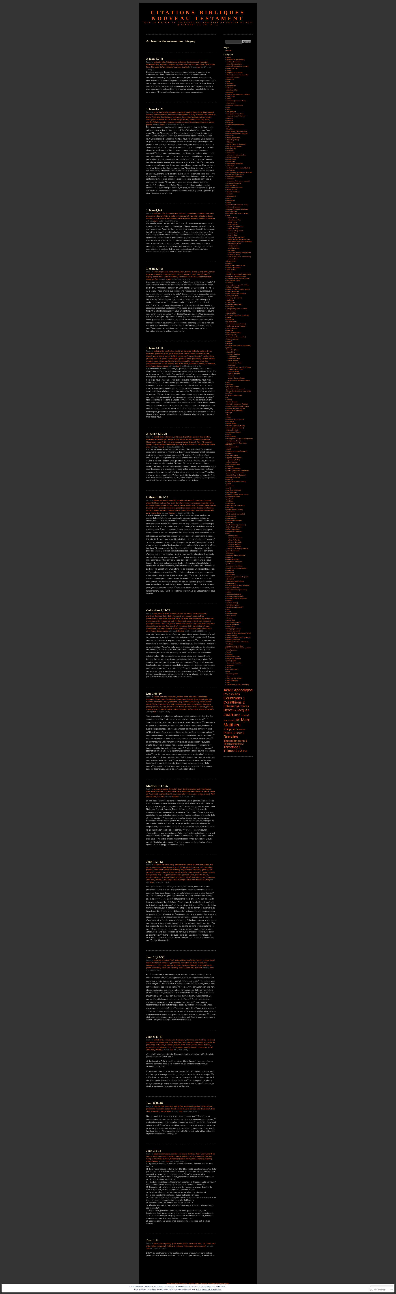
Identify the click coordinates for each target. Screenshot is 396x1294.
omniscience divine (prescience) (158, 621)
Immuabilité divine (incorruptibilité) (240, 241)
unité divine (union (233, 656)
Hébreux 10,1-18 (157, 497)
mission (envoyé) (194, 872)
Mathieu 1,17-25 (157, 786)
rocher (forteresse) (232, 587)
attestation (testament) (177, 112)
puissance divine (159, 444)
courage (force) (209, 960)
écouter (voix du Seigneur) (176, 213)
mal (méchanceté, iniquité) (235, 408)
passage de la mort (153, 623)
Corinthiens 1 (234, 698)
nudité (228, 449)
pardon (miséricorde (233, 468)
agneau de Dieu (232, 68)
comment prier (233, 535)
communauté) (231, 159)
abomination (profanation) (235, 59)
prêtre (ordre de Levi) (167, 508)
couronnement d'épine (234, 187)
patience (229, 479)
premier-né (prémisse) (184, 623)
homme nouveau (159, 1156)
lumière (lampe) (189, 353)
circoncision (230, 153)
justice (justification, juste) (186, 274)
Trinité (189, 794)
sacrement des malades (234, 596)
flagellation (230, 319)
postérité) (229, 522)
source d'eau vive (232, 624)
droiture (229, 272)
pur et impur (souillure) (234, 566)
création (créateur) (200, 613)
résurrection (150, 626)
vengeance (230, 665)
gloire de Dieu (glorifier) (201, 437)
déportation (173, 789)
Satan (228, 611)
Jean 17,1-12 (154, 861)
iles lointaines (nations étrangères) (238, 345)
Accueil (228, 50)
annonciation (163, 789)
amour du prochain (161, 112)
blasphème (230, 129)
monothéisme (231, 436)
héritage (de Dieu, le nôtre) (236, 337)
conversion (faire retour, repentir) (238, 181)
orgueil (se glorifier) (233, 460)
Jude (231, 720)
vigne (228, 676)
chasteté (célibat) (232, 140)
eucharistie (208, 1042)
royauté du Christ (185, 626)
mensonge (230, 421)
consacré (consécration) (234, 174)
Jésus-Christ (230, 352)
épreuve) (229, 118)
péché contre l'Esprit (233, 490)
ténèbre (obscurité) (182, 361)
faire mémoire (185, 503)
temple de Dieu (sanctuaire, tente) (238, 633)
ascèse (229, 98)
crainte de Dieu (201, 115)
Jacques (243, 710)
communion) (230, 161)
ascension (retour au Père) (164, 865)
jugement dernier (157, 120)
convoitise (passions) (233, 183)
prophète (209, 707)
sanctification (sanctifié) (205, 510)
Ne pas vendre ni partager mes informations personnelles (209, 1283)
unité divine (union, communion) (186, 363)
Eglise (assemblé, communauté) (180, 616)
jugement (229, 384)
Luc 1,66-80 (154, 693)
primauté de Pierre (233, 551)
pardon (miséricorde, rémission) (190, 356)
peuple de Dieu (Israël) (175, 707)
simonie (229, 618)
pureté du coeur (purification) (190, 359)
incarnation (204, 62)
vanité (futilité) (231, 661)
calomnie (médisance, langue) (237, 133)
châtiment (149, 115)
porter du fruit (160, 67)
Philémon (242, 729)
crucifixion (150, 616)
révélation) (230, 579)
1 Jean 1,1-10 (155, 348)
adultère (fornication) (233, 62)
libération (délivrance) (191, 702)
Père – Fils (230, 486)
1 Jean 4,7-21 (155, 109)
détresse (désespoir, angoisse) (237, 209)
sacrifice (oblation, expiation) (157, 122)
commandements (160, 115)
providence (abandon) (234, 561)
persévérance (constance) (235, 505)
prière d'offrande (234, 540)
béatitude (229, 122)
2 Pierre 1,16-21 (156, 433)
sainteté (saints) (174, 510)
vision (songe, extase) (201, 794)
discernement (151, 216)
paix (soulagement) (178, 621)
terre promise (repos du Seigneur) (172, 877)
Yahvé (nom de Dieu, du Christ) (198, 880)
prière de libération (234, 546)
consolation (230, 179)
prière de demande (174, 965)
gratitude (229, 330)
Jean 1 (162, 125)
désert (196, 699)
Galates (243, 706)
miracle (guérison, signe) (185, 1156)
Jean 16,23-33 (155, 957)
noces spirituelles (232, 447)
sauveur (171, 122)
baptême (174, 1154)
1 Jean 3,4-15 (155, 268)
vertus (228, 667)
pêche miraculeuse (233, 496)
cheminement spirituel (184, 699)
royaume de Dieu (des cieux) (167, 626)
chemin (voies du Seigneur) (165, 699)
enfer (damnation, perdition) (236, 293)
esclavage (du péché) (234, 298)
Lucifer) (229, 399)
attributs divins (191, 112)
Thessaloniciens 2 (234, 744)
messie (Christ (231, 423)
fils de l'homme (233, 361)
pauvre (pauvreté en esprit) (236, 481)
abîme (228, 57)
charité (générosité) (233, 137)
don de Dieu (178, 1106)
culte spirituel (231, 196)
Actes (228, 690)
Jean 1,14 (152, 1240)
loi (147, 505)
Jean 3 (226, 720)
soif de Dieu (230, 620)
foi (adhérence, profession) (176, 62)
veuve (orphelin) (232, 669)
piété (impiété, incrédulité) (235, 514)
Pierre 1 (229, 732)
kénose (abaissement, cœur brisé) (238, 391)
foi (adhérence (231, 322)
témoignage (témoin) (166, 361)
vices (228, 671)
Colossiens (180, 631)
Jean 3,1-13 (153, 1150)
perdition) (229, 501)
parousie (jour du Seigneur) (187, 218)
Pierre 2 (161, 447)
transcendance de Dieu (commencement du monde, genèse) (238, 647)
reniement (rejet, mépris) (235, 581)
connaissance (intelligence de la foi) (181, 115)
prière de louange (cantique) (238, 548)
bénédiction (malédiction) (198, 697)
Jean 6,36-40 (154, 1103)
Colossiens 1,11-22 (158, 610)
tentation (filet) (231, 635)
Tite (245, 750)
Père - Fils (150, 67)
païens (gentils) (231, 462)
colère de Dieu (233, 228)
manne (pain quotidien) (234, 410)
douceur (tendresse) (233, 267)
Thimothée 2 (233, 750)
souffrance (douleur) (189, 965)
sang (156, 361)
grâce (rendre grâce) (180, 1243)
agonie (228, 70)
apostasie (229, 92)
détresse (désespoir (233, 207)
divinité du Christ (152, 503)
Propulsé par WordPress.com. (177, 1283)
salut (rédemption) (171, 277)
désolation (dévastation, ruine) (237, 205)
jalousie (229, 348)
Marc (245, 719)
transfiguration (203, 444)
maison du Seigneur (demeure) (171, 64)
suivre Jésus (230, 626)
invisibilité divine (174, 618)
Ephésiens (231, 706)
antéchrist (229, 88)
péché (207, 120)
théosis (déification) (233, 639)
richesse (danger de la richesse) (237, 585)
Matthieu (175, 796)
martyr (228, 417)
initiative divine (179, 1045)
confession (169, 351)
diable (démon (231, 211)
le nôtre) (229, 393)
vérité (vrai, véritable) (207, 218)
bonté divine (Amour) (206, 112)
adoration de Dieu (234, 220)
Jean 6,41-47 (154, 1036)
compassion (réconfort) (234, 163)
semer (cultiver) (231, 613)
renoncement (231, 583)
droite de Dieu (164, 503)
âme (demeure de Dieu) (234, 114)
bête (228, 127)
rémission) (230, 572)
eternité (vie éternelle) (200, 272)
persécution (230, 503)
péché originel (173, 359)
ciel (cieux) (178, 437)
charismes (169, 437)
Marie (153, 791)
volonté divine (156, 513)
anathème (230, 79)
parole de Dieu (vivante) (165, 442)
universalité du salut (233, 658)
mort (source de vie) (233, 441)
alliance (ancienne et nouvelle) (165, 500)
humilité (229, 341)
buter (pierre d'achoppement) (236, 131)
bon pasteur (204, 865)
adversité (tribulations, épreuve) (237, 66)
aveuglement (231, 111)
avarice (229, 109)
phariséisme (230, 512)
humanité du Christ (204, 351)
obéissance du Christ (235, 369)
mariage (229, 412)
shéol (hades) (166, 628)
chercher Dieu (200, 1040)
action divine (232, 218)
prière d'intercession (173, 875)
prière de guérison (234, 544)
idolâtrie (229, 343)
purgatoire (211, 623)
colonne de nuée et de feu (236, 155)
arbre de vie (230, 96)
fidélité (194, 351)
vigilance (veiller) (232, 674)
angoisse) (229, 83)
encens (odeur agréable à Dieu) (237, 285)
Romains (231, 737)
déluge (228, 198)
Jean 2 (199, 67)
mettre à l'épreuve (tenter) (235, 425)
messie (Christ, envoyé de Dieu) (196, 64)
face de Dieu (232, 235)
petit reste (230, 507)
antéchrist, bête (159, 62)
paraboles (230, 466)
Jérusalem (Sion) (232, 350)
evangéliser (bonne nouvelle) (236, 309)
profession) (230, 553)
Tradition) (229, 644)
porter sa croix (231, 518)
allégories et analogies (162, 1154)
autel (228, 107)
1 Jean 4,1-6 (154, 210)
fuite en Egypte (231, 328)
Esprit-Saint (156, 117)
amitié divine (232, 222)
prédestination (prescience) (236, 525)
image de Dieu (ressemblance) (239, 239)
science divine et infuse (160, 1159)
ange (155, 613)
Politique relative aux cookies (208, 1289)
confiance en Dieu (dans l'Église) (238, 168)
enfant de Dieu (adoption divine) (238, 289)
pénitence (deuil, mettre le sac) (237, 494)
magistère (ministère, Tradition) (237, 404)
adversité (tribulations (234, 64)
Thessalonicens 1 (235, 740)
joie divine (159, 353)
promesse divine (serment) (195, 707)
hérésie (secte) (193, 62)
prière (228, 533)
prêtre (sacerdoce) (183, 508)
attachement (230, 103)
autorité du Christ (176, 613)
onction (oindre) (232, 455)
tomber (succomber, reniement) (237, 642)
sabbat (228, 592)
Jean (152, 882)
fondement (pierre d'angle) (235, 326)
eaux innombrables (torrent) (236, 276)
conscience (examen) (203, 500)
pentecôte (230, 499)
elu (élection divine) (233, 280)
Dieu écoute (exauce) (235, 231)
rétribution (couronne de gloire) (177, 67)
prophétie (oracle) (152, 709)
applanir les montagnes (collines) (238, 94)
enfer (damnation (232, 291)
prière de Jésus (188, 875)
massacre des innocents (235, 419)
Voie (228, 682)
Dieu (228, 215)
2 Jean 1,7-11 (154, 58)
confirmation (230, 170)
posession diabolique (234, 520)
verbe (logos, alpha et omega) (157, 366)
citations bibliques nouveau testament (198, 15)
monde (212, 64)
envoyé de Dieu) (232, 296)
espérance (230, 300)
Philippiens (231, 729)
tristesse (229, 654)
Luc (154, 712)
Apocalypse (243, 690)
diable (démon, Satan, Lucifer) (180, 272)
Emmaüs (229, 283)
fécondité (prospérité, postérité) (237, 315)
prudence (229, 564)
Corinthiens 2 (234, 702)
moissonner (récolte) (233, 432)
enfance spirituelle (232, 287)
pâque (228, 483)
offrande (229, 453)
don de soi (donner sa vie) (235, 265)
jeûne (228, 382)
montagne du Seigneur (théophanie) (239, 438)
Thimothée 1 (232, 747)
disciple (182, 867)
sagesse (229, 600)
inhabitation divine (152, 64)
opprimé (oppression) (233, 458)
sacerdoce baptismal (233, 594)
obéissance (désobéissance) (192, 791)
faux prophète (162, 216)
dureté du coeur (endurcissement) (238, 274)
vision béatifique (152, 1161)
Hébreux (172, 513)
